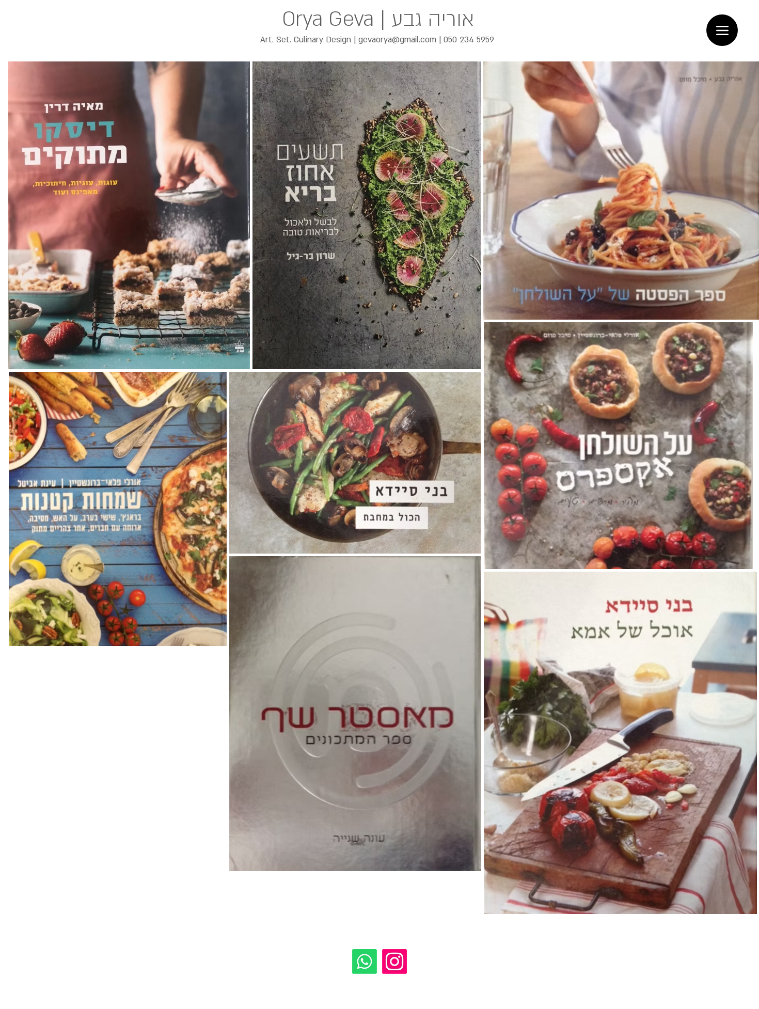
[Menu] (722, 30)
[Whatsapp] (364, 961)
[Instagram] (394, 961)
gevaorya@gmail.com (397, 39)
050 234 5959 (469, 39)
